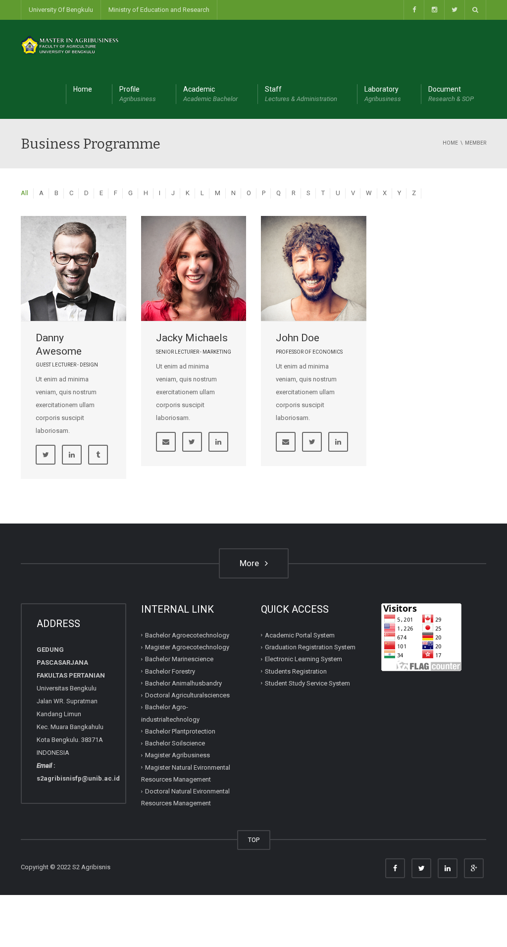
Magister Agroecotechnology (187, 647)
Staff (301, 94)
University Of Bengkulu (61, 9)
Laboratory (382, 94)
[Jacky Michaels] (194, 268)
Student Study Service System (307, 683)
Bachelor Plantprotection (180, 731)
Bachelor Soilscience (175, 743)
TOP (253, 839)
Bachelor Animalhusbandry (183, 683)
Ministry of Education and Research (158, 9)
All (24, 193)
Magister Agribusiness (177, 755)
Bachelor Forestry (170, 671)
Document (451, 94)
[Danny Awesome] (73, 268)
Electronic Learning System (303, 659)
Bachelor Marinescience (179, 659)
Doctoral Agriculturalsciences (187, 695)
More (251, 563)
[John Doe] (313, 268)
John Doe (297, 338)
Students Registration (296, 671)
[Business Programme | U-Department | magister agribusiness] (70, 44)
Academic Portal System (300, 635)
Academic (210, 94)
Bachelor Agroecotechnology (187, 635)
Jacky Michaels (192, 338)
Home (82, 89)
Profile (137, 94)
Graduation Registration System (310, 647)
